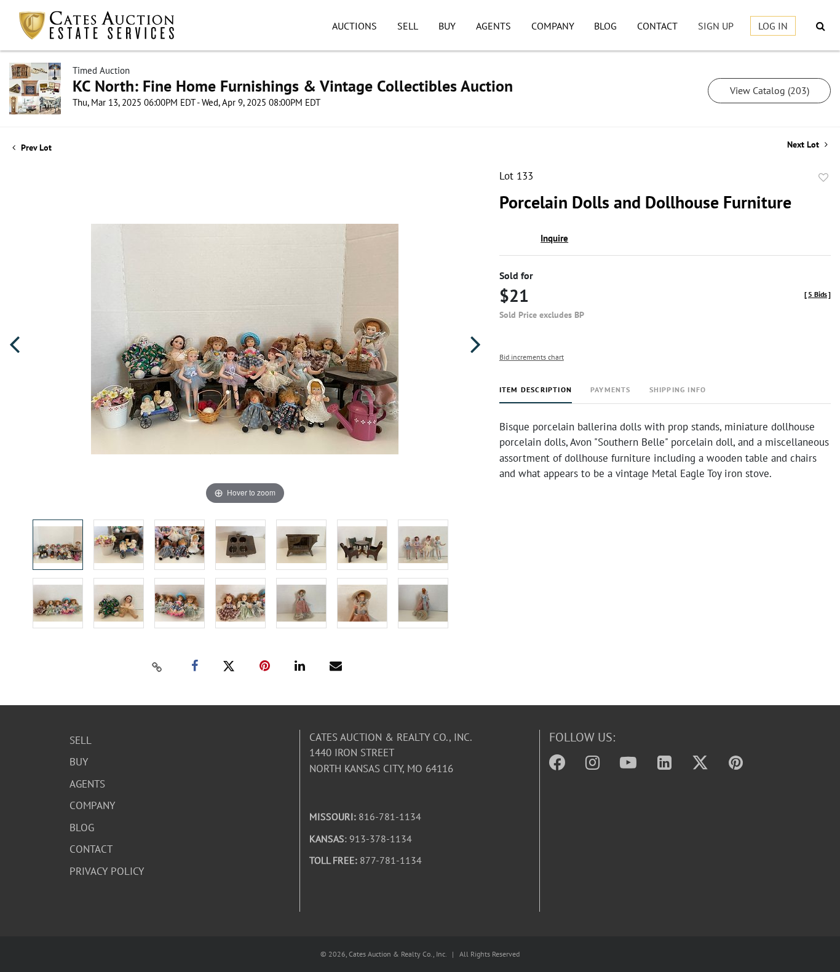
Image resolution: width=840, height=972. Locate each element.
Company (552, 26)
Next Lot (804, 145)
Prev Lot (35, 147)
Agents (493, 26)
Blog (605, 26)
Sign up (716, 26)
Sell (407, 26)
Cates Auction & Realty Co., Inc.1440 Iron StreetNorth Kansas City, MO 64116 (390, 752)
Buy (447, 26)
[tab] (535, 394)
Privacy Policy (106, 871)
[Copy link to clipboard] (157, 666)
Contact (657, 26)
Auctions (354, 26)
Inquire (554, 238)
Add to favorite (823, 177)
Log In (773, 26)
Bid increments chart (531, 357)
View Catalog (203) (769, 90)
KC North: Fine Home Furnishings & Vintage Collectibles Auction (293, 86)
